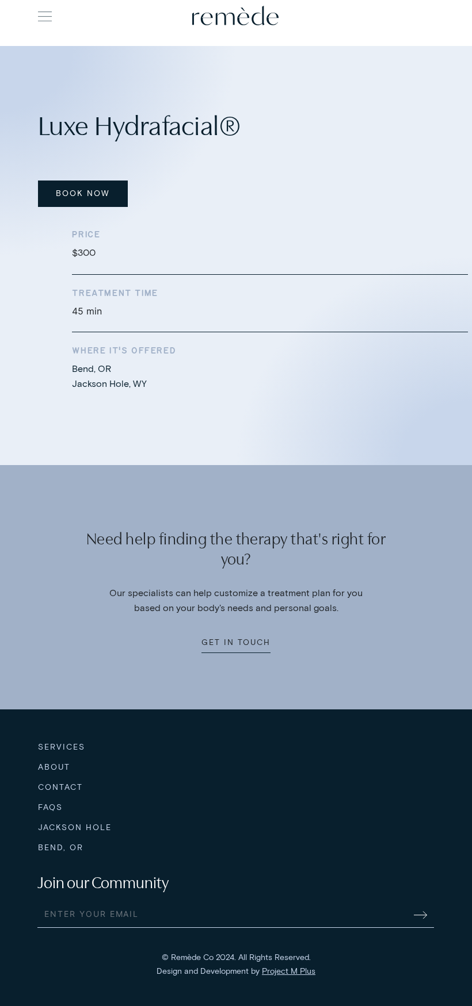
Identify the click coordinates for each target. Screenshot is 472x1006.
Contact (60, 787)
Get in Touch (236, 642)
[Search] (423, 15)
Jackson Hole (75, 827)
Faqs (50, 807)
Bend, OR (60, 848)
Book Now (83, 193)
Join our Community (103, 883)
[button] (45, 16)
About (54, 767)
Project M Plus (288, 971)
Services (61, 747)
